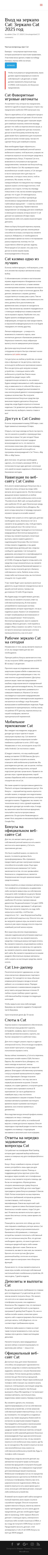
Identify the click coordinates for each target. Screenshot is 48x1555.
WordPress (24, 1551)
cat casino (16, 354)
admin (9, 34)
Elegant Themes (24, 1548)
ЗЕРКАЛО (11, 65)
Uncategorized (31, 34)
